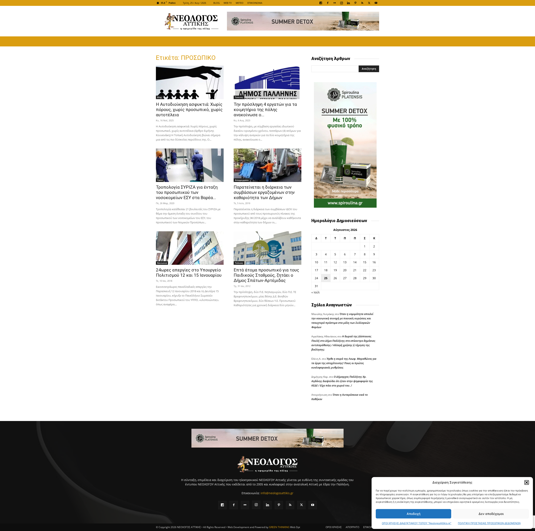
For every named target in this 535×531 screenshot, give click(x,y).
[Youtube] (376, 3)
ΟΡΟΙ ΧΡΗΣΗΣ (334, 527)
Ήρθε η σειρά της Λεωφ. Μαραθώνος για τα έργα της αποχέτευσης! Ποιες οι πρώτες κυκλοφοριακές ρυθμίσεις (343, 363)
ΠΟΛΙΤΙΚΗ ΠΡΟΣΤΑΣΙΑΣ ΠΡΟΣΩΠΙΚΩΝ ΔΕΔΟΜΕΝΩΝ (489, 523)
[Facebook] (328, 3)
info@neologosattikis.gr (277, 493)
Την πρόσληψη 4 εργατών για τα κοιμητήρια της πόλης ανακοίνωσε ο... (265, 109)
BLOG (216, 2)
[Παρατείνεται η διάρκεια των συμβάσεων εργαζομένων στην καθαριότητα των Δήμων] (267, 165)
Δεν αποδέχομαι (491, 514)
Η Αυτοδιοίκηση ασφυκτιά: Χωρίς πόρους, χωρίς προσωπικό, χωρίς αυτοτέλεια (189, 109)
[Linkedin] (348, 3)
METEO (239, 2)
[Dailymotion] (321, 3)
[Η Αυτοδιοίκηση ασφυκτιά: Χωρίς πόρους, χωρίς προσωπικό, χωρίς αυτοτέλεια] (190, 82)
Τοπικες (239, 97)
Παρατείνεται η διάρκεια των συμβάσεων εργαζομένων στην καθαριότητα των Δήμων (264, 192)
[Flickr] (334, 3)
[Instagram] (341, 3)
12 (335, 262)
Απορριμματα (241, 180)
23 (374, 270)
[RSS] (362, 3)
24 (316, 278)
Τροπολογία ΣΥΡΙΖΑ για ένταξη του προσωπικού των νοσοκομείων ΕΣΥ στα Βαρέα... (187, 192)
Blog (159, 97)
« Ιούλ (315, 292)
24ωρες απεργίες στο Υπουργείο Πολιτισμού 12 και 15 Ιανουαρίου (189, 272)
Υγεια (160, 180)
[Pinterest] (355, 3)
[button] (527, 482)
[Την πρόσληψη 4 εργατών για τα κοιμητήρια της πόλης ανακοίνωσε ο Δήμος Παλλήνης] (267, 82)
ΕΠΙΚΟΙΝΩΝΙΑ (254, 2)
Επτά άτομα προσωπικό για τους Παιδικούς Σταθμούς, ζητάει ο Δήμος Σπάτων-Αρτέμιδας (266, 275)
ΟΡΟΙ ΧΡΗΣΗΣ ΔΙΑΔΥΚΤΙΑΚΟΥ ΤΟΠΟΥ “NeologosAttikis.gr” (416, 523)
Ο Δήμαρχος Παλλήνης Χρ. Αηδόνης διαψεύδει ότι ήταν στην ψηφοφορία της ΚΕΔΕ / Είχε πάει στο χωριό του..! (342, 381)
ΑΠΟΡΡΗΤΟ (352, 527)
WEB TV (228, 2)
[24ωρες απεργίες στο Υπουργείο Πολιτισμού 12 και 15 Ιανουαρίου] (190, 248)
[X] (369, 3)
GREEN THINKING (279, 527)
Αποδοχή (413, 514)
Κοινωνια (162, 262)
